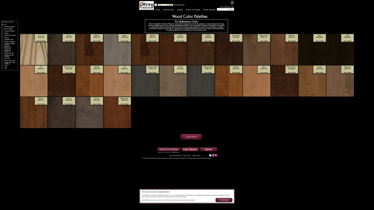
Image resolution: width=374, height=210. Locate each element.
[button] (224, 200)
